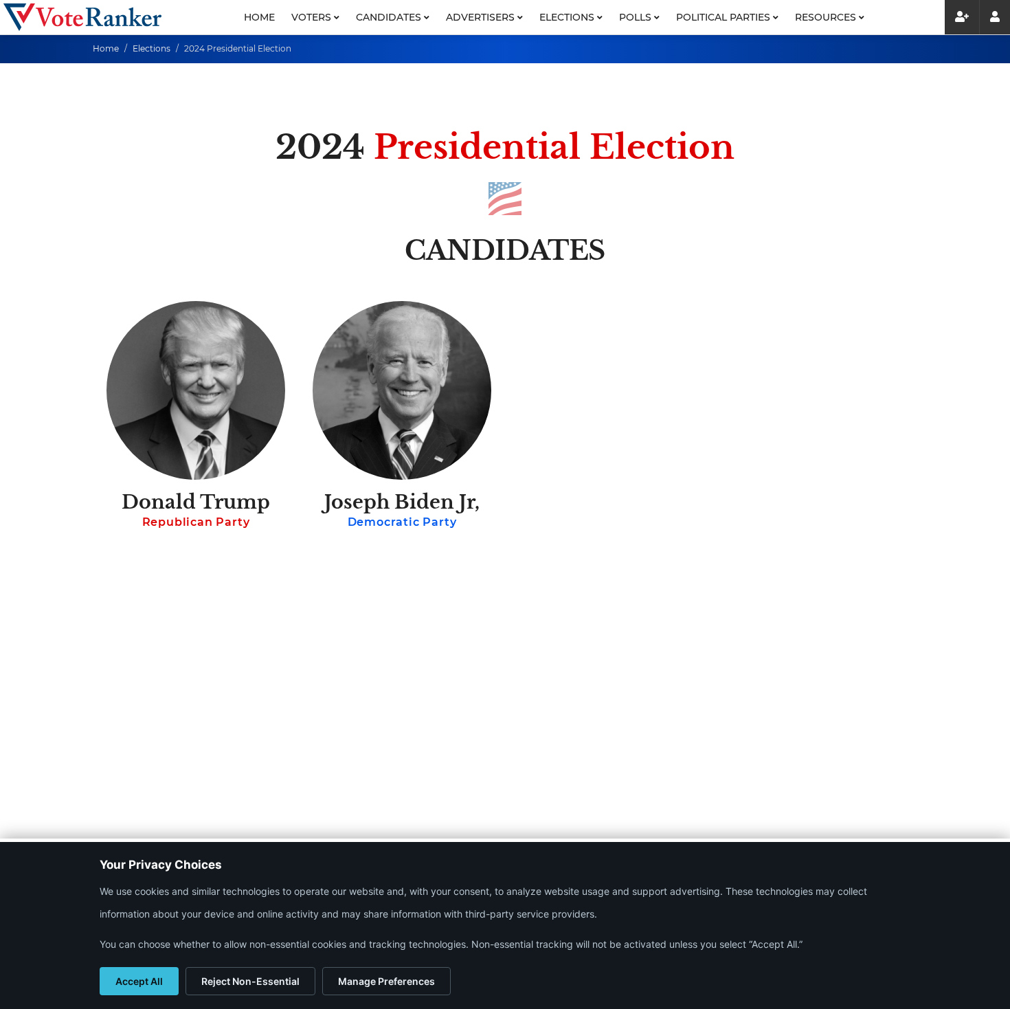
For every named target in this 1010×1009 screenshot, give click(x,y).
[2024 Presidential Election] (82, 17)
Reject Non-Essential (250, 981)
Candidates (390, 17)
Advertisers (481, 17)
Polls (636, 17)
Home (259, 17)
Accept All (139, 981)
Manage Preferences (386, 981)
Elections (568, 17)
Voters (312, 17)
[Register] (962, 17)
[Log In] (994, 17)
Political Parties (724, 17)
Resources (827, 17)
